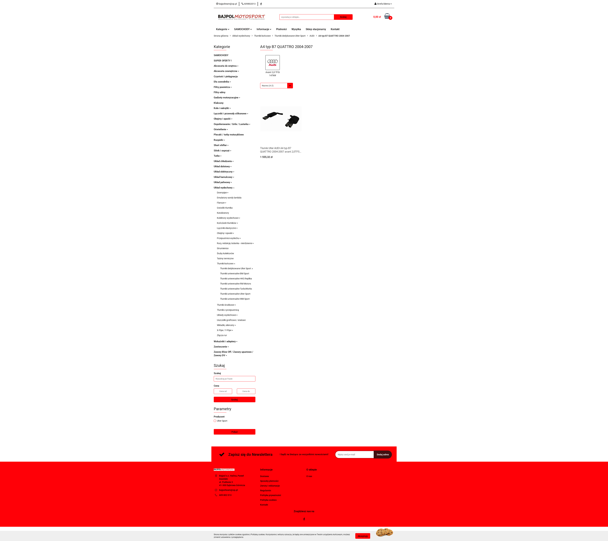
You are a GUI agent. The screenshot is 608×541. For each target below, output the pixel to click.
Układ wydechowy (223, 187)
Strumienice (222, 248)
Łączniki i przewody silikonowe (230, 113)
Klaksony (218, 103)
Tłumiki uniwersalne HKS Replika (236, 278)
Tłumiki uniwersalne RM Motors (235, 283)
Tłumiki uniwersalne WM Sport (235, 299)
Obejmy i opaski (222, 118)
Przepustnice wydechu (228, 238)
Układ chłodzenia (223, 161)
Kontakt (335, 29)
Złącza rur (222, 335)
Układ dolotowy (222, 166)
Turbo (217, 155)
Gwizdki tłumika (225, 208)
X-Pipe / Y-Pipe (224, 330)
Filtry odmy (219, 92)
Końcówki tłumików (227, 223)
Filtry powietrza (222, 87)
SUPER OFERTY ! (223, 60)
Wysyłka (296, 29)
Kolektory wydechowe (228, 218)
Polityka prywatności (270, 495)
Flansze (221, 202)
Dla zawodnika (222, 81)
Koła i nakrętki (222, 108)
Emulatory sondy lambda (229, 197)
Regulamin (265, 490)
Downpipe (222, 192)
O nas (309, 476)
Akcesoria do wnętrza (225, 65)
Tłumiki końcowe (225, 263)
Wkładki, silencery (226, 325)
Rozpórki (219, 140)
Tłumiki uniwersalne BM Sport (234, 273)
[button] (266, 470)
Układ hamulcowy (223, 177)
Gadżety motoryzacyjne (226, 97)
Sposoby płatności (269, 481)
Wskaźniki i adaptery (225, 341)
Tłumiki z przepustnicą (228, 310)
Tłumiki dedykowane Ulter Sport (236, 268)
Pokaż (234, 432)
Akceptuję (363, 536)
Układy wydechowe (226, 315)
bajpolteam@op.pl (228, 490)
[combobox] (276, 85)
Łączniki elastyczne (226, 228)
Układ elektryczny (223, 171)
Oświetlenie (220, 129)
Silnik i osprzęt (222, 150)
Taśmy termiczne (225, 258)
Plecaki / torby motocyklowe (229, 134)
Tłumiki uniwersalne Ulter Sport (235, 294)
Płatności (281, 29)
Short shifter (220, 145)
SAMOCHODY (242, 29)
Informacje (263, 29)
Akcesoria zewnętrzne (226, 71)
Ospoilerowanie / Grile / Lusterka (231, 124)
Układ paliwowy (222, 182)
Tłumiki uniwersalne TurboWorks (236, 288)
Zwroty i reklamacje (270, 485)
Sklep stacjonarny (316, 29)
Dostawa (264, 476)
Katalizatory (223, 213)
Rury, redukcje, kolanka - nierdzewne (235, 243)
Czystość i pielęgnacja (226, 76)
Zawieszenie (221, 346)
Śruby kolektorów (225, 253)
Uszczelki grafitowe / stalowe (231, 320)
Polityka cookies (268, 500)
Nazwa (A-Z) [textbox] (268, 85)
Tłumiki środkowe (226, 305)
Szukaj (234, 399)
